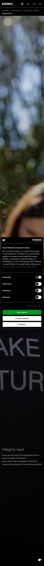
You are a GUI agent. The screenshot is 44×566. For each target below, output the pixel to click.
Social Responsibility (31, 10)
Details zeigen (32, 306)
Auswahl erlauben (22, 318)
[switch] (38, 284)
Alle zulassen (22, 312)
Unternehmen (16, 10)
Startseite (5, 10)
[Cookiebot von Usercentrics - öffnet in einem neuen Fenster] (32, 240)
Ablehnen (22, 324)
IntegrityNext (7, 13)
